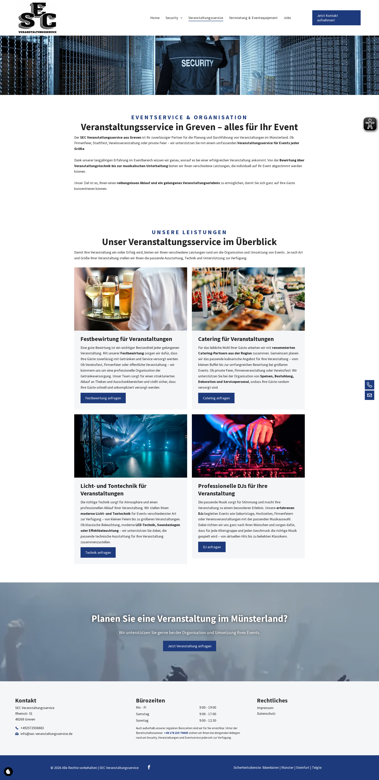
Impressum (265, 707)
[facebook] (148, 768)
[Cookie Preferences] (8, 771)
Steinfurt (302, 767)
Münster (287, 767)
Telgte (317, 767)
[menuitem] (155, 17)
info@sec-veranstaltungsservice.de (46, 733)
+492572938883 (32, 728)
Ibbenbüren (270, 767)
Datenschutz (266, 713)
